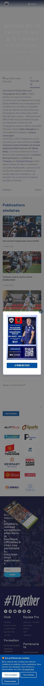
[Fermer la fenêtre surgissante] (41, 311)
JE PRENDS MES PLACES (22, 365)
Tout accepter (10, 675)
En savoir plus (28, 669)
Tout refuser (28, 675)
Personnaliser (10, 681)
